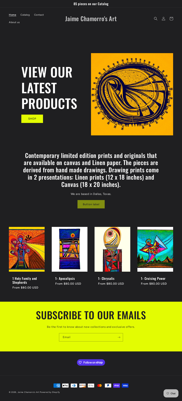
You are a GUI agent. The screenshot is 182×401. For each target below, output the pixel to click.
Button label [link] (91, 204)
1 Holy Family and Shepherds (24, 280)
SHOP (32, 118)
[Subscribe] (119, 337)
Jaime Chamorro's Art (28, 392)
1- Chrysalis (106, 278)
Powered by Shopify (50, 392)
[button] (156, 19)
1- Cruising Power (153, 278)
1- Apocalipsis (65, 278)
